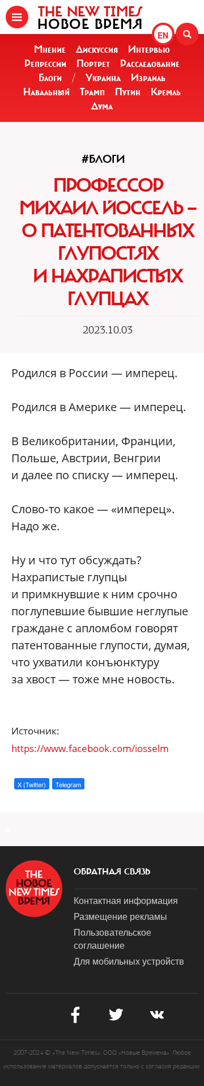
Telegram (68, 784)
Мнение (50, 49)
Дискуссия (97, 49)
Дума (102, 106)
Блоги (50, 77)
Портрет (93, 63)
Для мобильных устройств (129, 960)
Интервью (149, 49)
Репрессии (45, 63)
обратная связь (112, 871)
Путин (128, 92)
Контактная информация (126, 900)
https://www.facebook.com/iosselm (90, 748)
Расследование (150, 63)
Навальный (46, 92)
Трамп (92, 92)
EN (163, 35)
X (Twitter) (32, 784)
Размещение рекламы (120, 916)
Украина (103, 77)
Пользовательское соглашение (112, 939)
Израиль (148, 77)
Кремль (166, 92)
